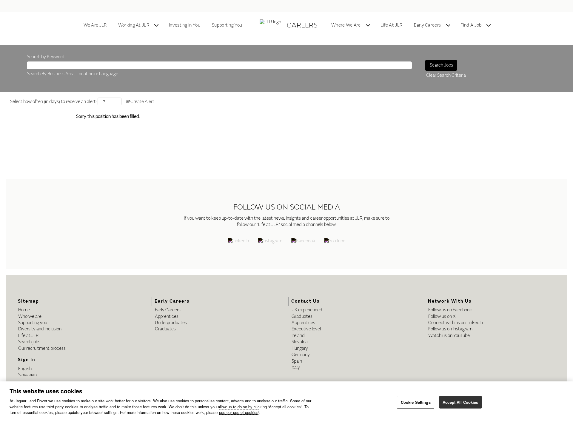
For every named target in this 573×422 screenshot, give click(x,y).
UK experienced (307, 310)
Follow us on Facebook (450, 310)
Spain (297, 361)
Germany (301, 355)
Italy (296, 367)
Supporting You (227, 25)
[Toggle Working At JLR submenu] (156, 25)
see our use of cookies (238, 412)
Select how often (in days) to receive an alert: (53, 101)
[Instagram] (270, 241)
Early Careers (427, 25)
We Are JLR (95, 25)
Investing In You (184, 25)
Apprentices (166, 316)
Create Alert (142, 101)
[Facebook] (303, 241)
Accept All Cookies (460, 402)
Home (24, 310)
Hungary (300, 348)
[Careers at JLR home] (271, 25)
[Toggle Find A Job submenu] (488, 25)
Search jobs (29, 342)
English (25, 369)
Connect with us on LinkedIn (455, 323)
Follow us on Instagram (450, 329)
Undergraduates (171, 323)
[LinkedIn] (238, 241)
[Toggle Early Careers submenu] (448, 25)
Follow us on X (441, 316)
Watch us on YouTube (449, 335)
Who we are (29, 316)
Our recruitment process (42, 348)
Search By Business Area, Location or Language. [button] (73, 74)
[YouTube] (335, 241)
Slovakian (27, 375)
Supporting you (32, 323)
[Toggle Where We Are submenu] (368, 25)
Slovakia (300, 342)
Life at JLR (28, 335)
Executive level (306, 329)
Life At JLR (391, 25)
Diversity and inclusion (39, 329)
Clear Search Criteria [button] (446, 75)
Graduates (165, 329)
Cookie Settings (416, 402)
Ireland (298, 335)
